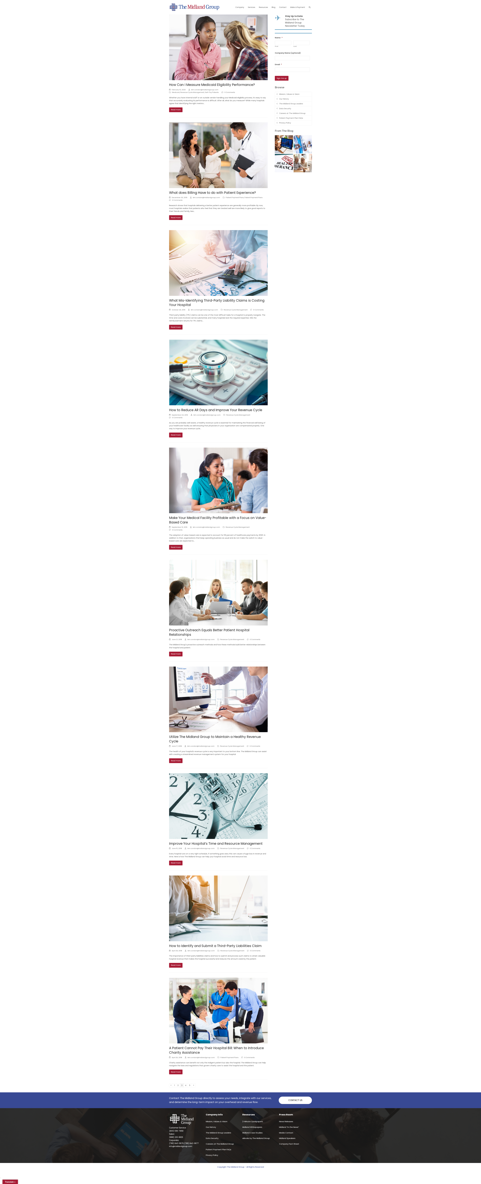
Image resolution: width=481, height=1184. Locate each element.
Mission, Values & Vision (216, 1121)
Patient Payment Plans (235, 197)
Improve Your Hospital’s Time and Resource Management (216, 843)
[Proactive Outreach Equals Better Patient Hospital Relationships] (218, 592)
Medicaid (176, 92)
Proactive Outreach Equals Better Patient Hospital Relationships (209, 632)
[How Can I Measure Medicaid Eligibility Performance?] (218, 47)
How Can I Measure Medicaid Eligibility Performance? (212, 85)
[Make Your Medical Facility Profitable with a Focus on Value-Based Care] (218, 480)
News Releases (286, 1121)
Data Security (212, 1138)
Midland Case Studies (252, 1132)
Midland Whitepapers (252, 1127)
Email (278, 64)
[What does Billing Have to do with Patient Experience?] (218, 155)
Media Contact (286, 1132)
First (276, 46)
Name (278, 38)
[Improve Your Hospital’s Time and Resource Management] (218, 806)
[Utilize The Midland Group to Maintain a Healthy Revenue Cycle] (218, 699)
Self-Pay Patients (212, 92)
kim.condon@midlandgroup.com (204, 90)
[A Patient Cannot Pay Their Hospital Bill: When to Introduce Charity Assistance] (218, 1010)
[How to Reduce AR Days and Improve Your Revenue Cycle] (218, 372)
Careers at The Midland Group (220, 1144)
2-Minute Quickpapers (252, 1121)
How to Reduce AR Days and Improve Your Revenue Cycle (215, 410)
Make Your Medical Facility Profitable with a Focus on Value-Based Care (217, 520)
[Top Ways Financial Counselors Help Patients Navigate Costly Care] (303, 163)
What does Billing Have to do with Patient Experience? (212, 192)
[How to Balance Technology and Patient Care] (303, 144)
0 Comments (229, 92)
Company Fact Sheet (289, 1144)
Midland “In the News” (289, 1127)
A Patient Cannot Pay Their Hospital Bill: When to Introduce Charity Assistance (216, 1050)
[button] (309, 7)
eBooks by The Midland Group (256, 1138)
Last (295, 46)
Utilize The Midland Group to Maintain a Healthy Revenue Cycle (215, 739)
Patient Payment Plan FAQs (218, 1149)
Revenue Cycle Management (192, 92)
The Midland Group (235, 1167)
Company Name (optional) (288, 53)
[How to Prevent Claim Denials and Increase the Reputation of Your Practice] (284, 163)
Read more (176, 109)
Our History (211, 1127)
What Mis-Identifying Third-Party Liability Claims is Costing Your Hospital (216, 302)
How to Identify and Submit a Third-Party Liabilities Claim (215, 946)
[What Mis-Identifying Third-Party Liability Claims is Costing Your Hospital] (218, 263)
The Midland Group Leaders (218, 1132)
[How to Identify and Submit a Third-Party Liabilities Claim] (218, 908)
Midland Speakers (287, 1138)
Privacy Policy (212, 1155)
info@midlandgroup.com (180, 1146)
